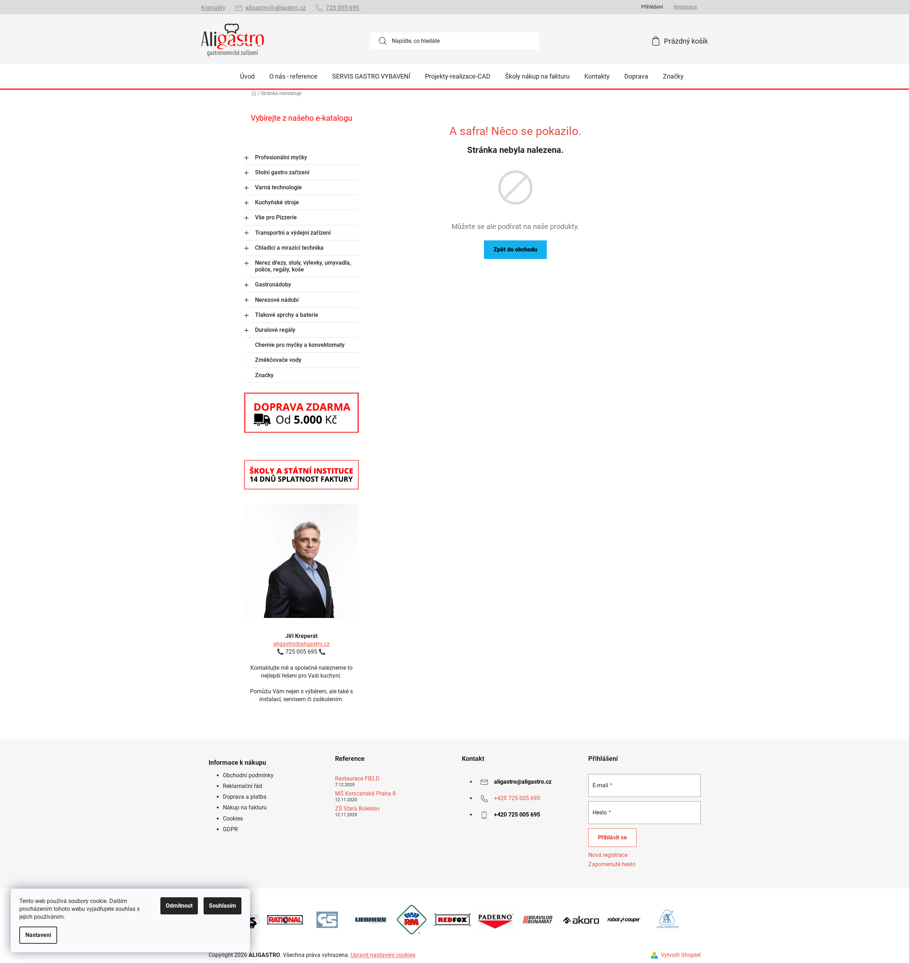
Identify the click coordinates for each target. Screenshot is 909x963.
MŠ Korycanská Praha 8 (365, 793)
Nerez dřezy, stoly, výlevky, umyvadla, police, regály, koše (303, 266)
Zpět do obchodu (515, 249)
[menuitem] (247, 76)
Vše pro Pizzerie (276, 217)
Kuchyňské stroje (277, 202)
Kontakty (213, 7)
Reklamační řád (242, 786)
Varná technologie (278, 187)
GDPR (230, 829)
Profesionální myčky (281, 157)
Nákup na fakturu (245, 807)
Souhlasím (222, 905)
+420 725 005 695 (517, 798)
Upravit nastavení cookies (383, 955)
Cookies (233, 818)
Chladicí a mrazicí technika (289, 247)
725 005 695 (342, 7)
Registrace (685, 7)
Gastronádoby (273, 284)
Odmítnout (179, 905)
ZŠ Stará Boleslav (357, 808)
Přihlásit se (612, 837)
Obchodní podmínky (248, 775)
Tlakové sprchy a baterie (286, 314)
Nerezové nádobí (277, 299)
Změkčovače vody (278, 359)
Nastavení (38, 935)
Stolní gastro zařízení (282, 172)
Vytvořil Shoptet (681, 955)
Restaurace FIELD (357, 778)
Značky (264, 375)
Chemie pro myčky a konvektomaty (300, 344)
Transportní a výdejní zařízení (293, 232)
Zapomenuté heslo (611, 864)
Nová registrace (608, 855)
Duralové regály (275, 329)
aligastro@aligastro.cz (275, 7)
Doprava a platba (244, 796)
